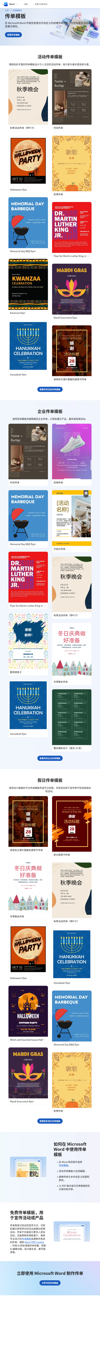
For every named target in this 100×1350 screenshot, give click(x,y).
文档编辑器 (17, 10)
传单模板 (63, 1165)
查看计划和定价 (41, 4)
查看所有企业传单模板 (50, 758)
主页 (7, 10)
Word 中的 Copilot (34, 1242)
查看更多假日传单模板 (50, 1121)
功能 (26, 4)
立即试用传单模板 (50, 1282)
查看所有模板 (13, 34)
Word (12, 4)
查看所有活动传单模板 (50, 389)
